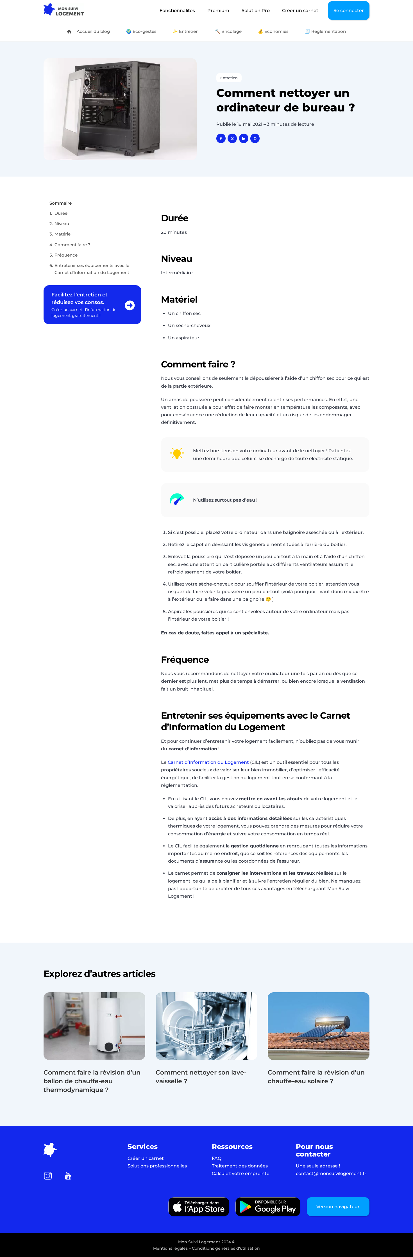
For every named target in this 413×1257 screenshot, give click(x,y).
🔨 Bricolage (228, 31)
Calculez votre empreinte (240, 1173)
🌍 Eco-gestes (141, 31)
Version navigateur (338, 1206)
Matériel (64, 234)
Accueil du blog (93, 31)
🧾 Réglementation (325, 31)
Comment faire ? (72, 244)
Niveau (62, 223)
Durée (62, 213)
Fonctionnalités (177, 10)
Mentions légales (170, 1248)
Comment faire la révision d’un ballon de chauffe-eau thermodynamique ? (92, 1081)
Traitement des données (240, 1166)
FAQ (216, 1158)
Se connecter (348, 10)
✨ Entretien (186, 31)
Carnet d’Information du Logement (208, 762)
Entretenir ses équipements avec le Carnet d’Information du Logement (92, 269)
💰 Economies (273, 31)
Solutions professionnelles (157, 1166)
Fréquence (67, 255)
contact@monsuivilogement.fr (331, 1173)
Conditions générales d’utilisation (226, 1248)
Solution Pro (256, 10)
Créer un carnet (300, 10)
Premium (218, 10)
